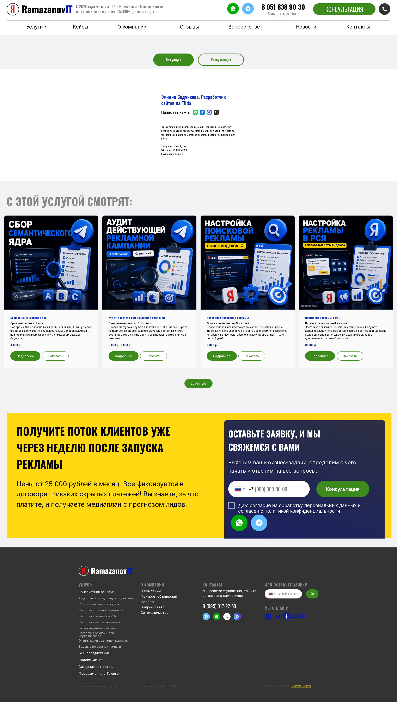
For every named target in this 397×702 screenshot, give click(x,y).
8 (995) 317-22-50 (219, 606)
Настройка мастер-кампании (99, 622)
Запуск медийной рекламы (98, 628)
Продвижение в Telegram (100, 673)
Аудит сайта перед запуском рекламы (106, 598)
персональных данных (330, 505)
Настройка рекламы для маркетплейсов (96, 634)
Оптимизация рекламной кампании (104, 640)
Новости (148, 602)
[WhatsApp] (194, 112)
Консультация (343, 489)
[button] (283, 14)
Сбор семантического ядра (99, 604)
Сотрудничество (155, 612)
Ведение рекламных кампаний (100, 646)
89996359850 (180, 150)
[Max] (208, 112)
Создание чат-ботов (96, 667)
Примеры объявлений (159, 596)
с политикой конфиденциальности (300, 511)
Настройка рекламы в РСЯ (98, 616)
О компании (151, 591)
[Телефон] (215, 112)
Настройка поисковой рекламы (101, 610)
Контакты (212, 585)
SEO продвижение (94, 653)
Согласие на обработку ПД (158, 686)
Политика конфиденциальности (98, 686)
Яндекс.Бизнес (91, 660)
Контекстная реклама (97, 592)
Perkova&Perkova (301, 686)
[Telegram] (201, 112)
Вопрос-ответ (152, 607)
